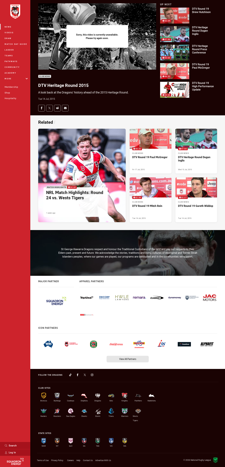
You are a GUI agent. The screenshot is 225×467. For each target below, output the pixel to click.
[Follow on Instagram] (92, 375)
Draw (8, 38)
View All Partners (127, 359)
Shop (7, 92)
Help (78, 460)
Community (12, 67)
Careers (70, 460)
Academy (10, 73)
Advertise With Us (103, 460)
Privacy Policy (57, 460)
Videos (9, 32)
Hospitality (10, 98)
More (8, 78)
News (8, 27)
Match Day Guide (16, 44)
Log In (12, 452)
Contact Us (88, 460)
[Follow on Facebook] (77, 375)
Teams (9, 55)
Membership (11, 86)
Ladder (9, 50)
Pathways (11, 61)
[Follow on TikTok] (70, 375)
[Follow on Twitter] (85, 375)
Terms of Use (43, 460)
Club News (44, 76)
